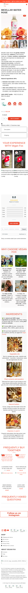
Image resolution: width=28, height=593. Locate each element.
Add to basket (14, 118)
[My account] (20, 5)
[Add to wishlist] (10, 463)
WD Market (23, 583)
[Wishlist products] (23, 5)
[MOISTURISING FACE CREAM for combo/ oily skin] (7, 473)
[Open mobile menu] (1, 5)
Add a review (14, 223)
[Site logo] (6, 5)
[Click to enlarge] (4, 37)
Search (24, 229)
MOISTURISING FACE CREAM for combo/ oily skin (7, 486)
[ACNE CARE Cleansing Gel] (21, 473)
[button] (8, 463)
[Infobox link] (7, 267)
